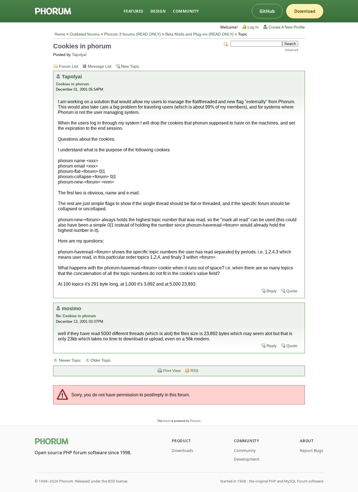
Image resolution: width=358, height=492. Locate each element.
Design (158, 11)
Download (304, 11)
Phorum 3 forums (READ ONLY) (132, 34)
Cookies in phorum (72, 84)
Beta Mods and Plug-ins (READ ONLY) (199, 34)
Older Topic (101, 360)
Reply (272, 291)
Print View (172, 371)
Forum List (68, 66)
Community (186, 11)
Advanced (291, 49)
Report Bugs (311, 450)
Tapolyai (79, 55)
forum (167, 420)
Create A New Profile (286, 27)
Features (133, 11)
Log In (253, 27)
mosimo (71, 308)
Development (246, 459)
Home (60, 34)
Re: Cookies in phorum (76, 316)
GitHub (267, 11)
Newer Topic (70, 360)
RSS (194, 371)
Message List (99, 66)
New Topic (130, 66)
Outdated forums (85, 34)
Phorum (195, 420)
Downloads (182, 450)
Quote (291, 291)
